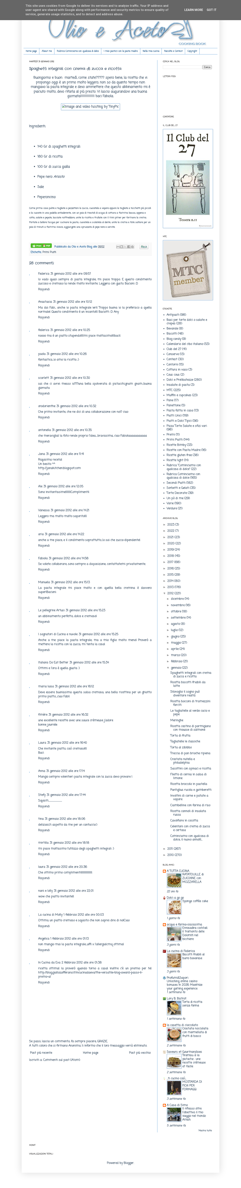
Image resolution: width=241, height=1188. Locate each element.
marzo (176, 655)
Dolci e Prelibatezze (180, 380)
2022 (171, 531)
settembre (179, 618)
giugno (175, 636)
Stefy (42, 795)
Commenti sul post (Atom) (61, 1060)
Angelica (43, 939)
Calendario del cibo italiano (185, 344)
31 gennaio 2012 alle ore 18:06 (65, 819)
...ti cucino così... (176, 1078)
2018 (171, 556)
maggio (176, 643)
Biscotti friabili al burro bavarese (193, 956)
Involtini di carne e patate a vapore (189, 798)
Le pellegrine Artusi (51, 610)
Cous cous (173, 375)
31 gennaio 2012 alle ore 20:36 (66, 867)
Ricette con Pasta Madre (184, 450)
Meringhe (176, 720)
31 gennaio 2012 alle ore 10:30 (70, 378)
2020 (171, 543)
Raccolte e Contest (173, 51)
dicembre (178, 599)
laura (41, 867)
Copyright (192, 51)
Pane (170, 400)
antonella (44, 430)
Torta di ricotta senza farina (192, 1004)
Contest (172, 359)
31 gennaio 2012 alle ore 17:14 (65, 771)
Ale (40, 486)
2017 (170, 562)
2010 (171, 855)
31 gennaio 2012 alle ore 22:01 (74, 891)
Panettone (174, 405)
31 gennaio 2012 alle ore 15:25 (98, 634)
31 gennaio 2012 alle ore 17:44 (66, 795)
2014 (170, 581)
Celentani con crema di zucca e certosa (190, 828)
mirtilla (43, 843)
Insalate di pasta (178, 385)
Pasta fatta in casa (180, 410)
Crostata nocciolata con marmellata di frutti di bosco (195, 1032)
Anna (41, 771)
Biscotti (172, 334)
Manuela (44, 582)
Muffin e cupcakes (179, 395)
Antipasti (173, 315)
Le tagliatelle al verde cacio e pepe (190, 713)
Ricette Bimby (176, 445)
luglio (175, 630)
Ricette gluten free (179, 455)
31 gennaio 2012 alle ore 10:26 (67, 354)
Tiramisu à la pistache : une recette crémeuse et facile (194, 1061)
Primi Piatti (49, 252)
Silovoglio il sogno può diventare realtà (185, 694)
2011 (170, 849)
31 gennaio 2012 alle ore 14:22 (64, 534)
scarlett (43, 378)
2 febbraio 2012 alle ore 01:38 (82, 962)
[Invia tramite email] (118, 247)
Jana (41, 454)
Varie (170, 503)
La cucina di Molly (50, 915)
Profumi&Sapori (177, 978)
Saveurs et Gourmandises (184, 1052)
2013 (171, 587)
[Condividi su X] (125, 247)
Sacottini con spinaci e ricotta (190, 768)
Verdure (172, 508)
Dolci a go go (175, 898)
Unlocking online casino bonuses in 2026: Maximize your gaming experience (184, 985)
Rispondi (44, 289)
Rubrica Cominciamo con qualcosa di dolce (78, 51)
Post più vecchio (140, 1053)
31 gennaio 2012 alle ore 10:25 (70, 330)
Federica (43, 274)
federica (43, 330)
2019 (171, 550)
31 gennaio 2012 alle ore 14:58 (68, 558)
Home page (31, 51)
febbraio (177, 661)
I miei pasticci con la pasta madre (121, 51)
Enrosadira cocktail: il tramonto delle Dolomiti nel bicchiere (195, 933)
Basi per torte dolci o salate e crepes (187, 322)
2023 (171, 525)
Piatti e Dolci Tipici (179, 421)
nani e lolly (45, 891)
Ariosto (59, 176)
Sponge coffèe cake (195, 901)
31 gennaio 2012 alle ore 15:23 (85, 610)
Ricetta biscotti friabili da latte (187, 684)
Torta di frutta (180, 735)
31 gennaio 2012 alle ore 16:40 (67, 743)
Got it (212, 10)
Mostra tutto (205, 1130)
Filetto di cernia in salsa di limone (188, 776)
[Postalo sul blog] (122, 247)
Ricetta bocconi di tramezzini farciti (190, 703)
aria (41, 534)
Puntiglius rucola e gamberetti (190, 790)
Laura (42, 743)
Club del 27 (174, 349)
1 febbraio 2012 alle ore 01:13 (69, 939)
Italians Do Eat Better (53, 662)
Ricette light (175, 460)
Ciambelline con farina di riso (190, 805)
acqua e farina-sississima (184, 924)
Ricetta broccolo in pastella (188, 784)
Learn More (193, 10)
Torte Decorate (177, 493)
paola (42, 354)
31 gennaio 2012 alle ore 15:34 (89, 662)
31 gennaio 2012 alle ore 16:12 (74, 686)
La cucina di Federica (181, 951)
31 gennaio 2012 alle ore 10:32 (76, 406)
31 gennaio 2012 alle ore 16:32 (68, 715)
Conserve (173, 354)
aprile (175, 649)
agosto (176, 624)
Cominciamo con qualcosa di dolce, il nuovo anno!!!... (189, 838)
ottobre (176, 611)
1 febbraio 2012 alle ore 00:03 (84, 915)
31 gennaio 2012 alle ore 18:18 (69, 843)
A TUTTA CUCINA (178, 871)
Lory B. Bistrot (176, 998)
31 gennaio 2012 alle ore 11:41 (65, 454)
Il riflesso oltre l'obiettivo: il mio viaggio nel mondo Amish (194, 1114)
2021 (171, 537)
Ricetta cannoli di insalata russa (188, 813)
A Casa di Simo (177, 1105)
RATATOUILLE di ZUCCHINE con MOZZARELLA (193, 878)
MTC (170, 390)
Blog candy (174, 339)
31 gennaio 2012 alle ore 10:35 (72, 430)
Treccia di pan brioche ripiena (190, 753)
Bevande (172, 328)
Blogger (129, 1163)
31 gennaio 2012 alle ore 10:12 (72, 302)
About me (47, 51)
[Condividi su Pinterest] (132, 247)
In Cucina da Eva (49, 962)
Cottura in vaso (177, 369)
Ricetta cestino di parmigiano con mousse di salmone (190, 728)
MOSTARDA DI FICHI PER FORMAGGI (192, 1086)
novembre (178, 605)
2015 (171, 575)
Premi (171, 434)
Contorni (172, 364)
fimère (42, 715)
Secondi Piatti (176, 483)
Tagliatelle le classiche (185, 741)
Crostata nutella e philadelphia (182, 761)
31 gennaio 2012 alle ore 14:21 (70, 510)
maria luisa (46, 686)
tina (41, 819)
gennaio (176, 668)
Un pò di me (175, 498)
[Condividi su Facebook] (129, 247)
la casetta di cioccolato (182, 1025)
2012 (171, 593)
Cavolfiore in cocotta (184, 820)
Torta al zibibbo (181, 747)
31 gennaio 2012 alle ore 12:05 (63, 486)
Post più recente (41, 1053)
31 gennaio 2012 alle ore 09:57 (70, 274)
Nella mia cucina (151, 51)
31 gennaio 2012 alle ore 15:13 (70, 582)
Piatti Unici (174, 415)
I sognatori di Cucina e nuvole (58, 634)
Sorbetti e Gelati (178, 488)
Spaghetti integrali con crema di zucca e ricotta (190, 675)
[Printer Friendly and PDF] (41, 246)
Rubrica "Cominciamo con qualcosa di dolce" (184, 467)
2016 (171, 568)
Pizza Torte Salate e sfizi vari (187, 426)
